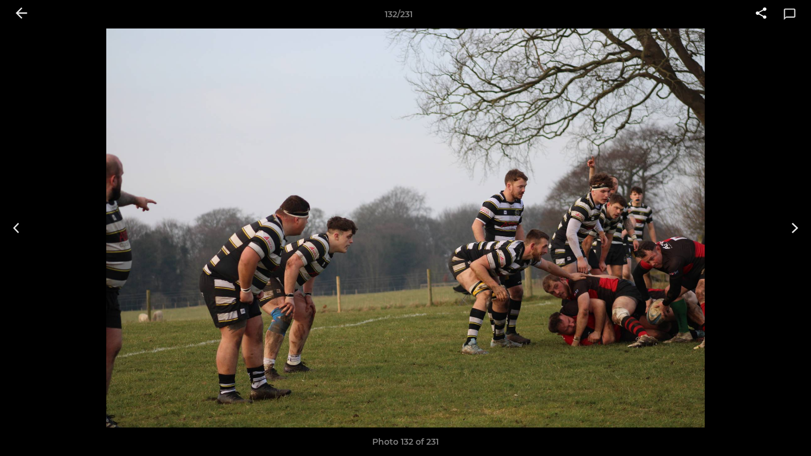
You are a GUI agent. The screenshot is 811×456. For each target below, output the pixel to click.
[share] (761, 14)
